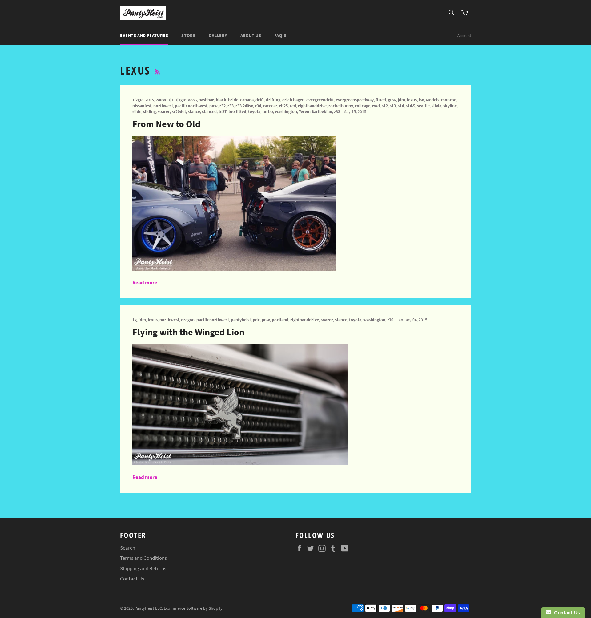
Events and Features (144, 35)
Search (127, 547)
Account (464, 35)
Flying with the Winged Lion (188, 332)
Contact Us (132, 578)
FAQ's (280, 35)
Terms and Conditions (143, 558)
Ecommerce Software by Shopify (193, 608)
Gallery (218, 35)
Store (188, 35)
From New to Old (166, 124)
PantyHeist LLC (148, 608)
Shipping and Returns (143, 568)
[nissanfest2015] (234, 268)
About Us (250, 35)
